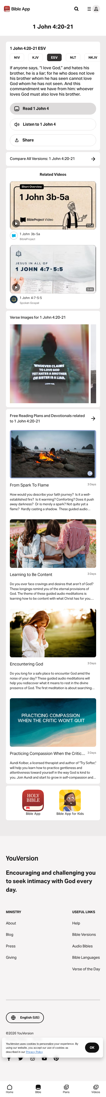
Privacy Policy (34, 1052)
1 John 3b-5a (34, 234)
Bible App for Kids (70, 814)
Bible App (33, 814)
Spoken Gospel (29, 303)
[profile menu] (92, 9)
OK (92, 1047)
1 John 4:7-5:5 (35, 298)
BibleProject (27, 239)
